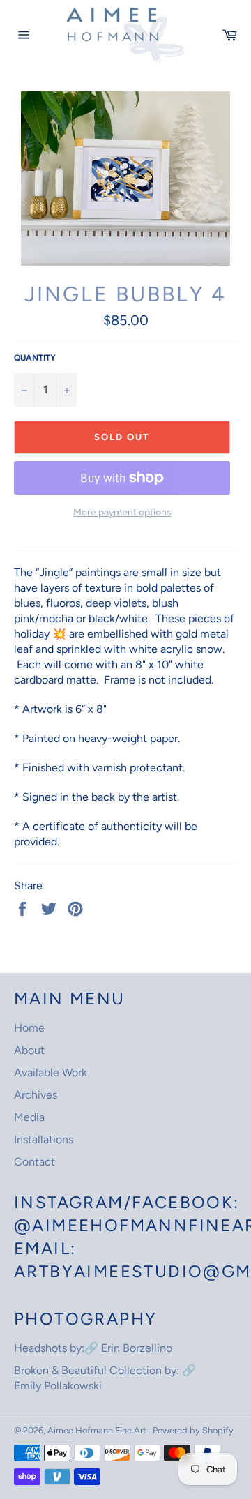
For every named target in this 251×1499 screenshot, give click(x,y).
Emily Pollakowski (58, 1385)
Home (29, 1027)
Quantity (35, 358)
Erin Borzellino (136, 1348)
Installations (43, 1139)
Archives (35, 1094)
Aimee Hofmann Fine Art (98, 1430)
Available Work (50, 1072)
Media (29, 1117)
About (29, 1050)
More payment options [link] (122, 512)
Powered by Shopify (193, 1430)
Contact (34, 1161)
